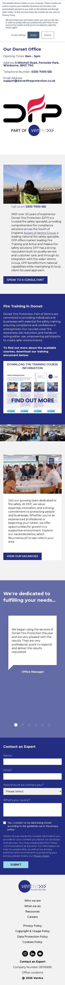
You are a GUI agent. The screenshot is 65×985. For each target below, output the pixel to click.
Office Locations (32, 972)
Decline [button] (47, 35)
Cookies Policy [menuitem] (32, 942)
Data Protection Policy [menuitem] (32, 936)
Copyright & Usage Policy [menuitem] (32, 931)
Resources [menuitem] (32, 911)
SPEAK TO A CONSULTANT (25, 279)
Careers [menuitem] (32, 916)
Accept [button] (33, 35)
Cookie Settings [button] (18, 35)
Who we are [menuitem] (32, 900)
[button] (16, 725)
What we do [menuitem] (32, 906)
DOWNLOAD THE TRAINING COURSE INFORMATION (32, 366)
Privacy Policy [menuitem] (32, 925)
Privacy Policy (42, 855)
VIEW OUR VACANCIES (22, 556)
